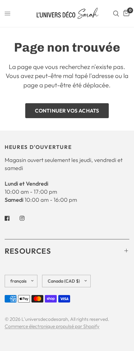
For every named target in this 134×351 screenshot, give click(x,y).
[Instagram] (26, 218)
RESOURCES (28, 251)
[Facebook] (11, 218)
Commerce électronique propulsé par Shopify (52, 326)
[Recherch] (116, 13)
